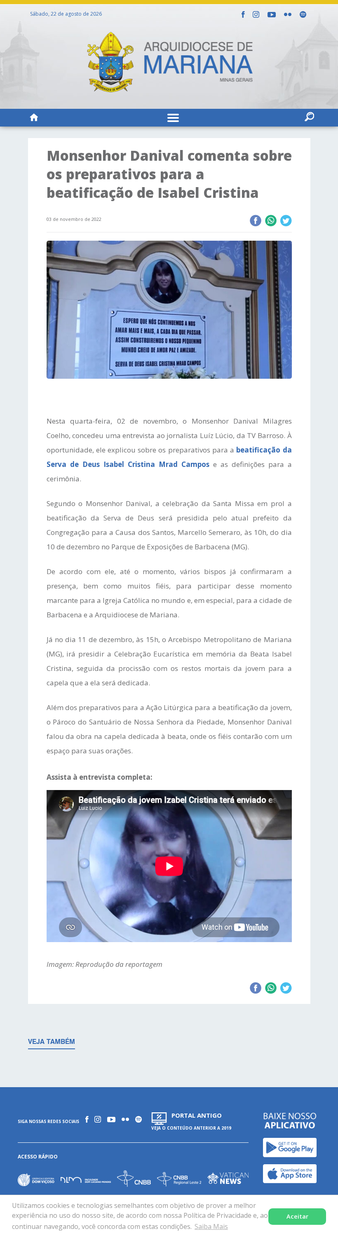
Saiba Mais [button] (211, 1226)
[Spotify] (303, 14)
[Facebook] (243, 14)
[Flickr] (287, 14)
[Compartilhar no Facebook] (255, 221)
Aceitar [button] (297, 1216)
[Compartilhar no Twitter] (286, 221)
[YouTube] (272, 14)
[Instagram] (256, 14)
